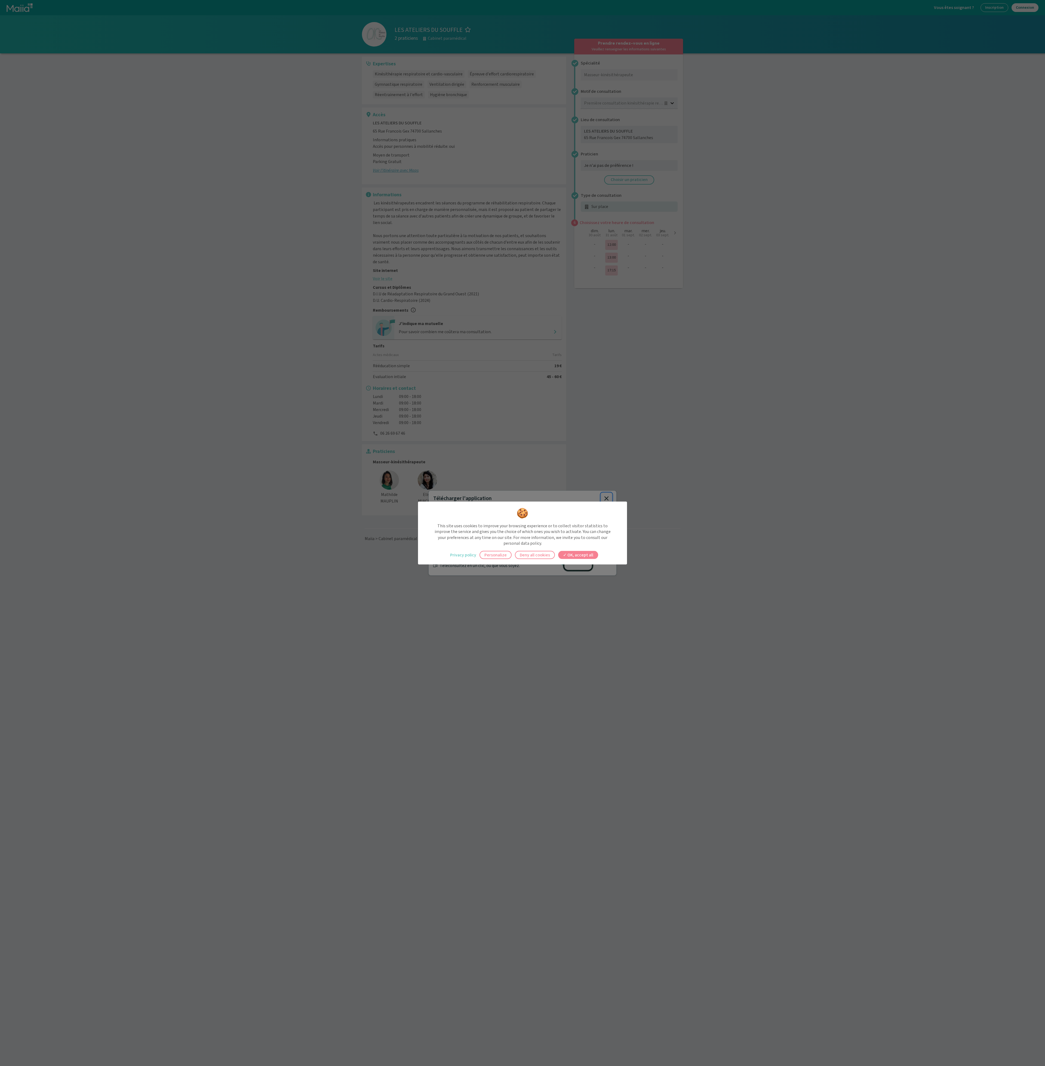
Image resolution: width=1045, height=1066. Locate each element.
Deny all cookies (535, 555)
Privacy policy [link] (463, 554)
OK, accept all (580, 555)
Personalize (495, 555)
